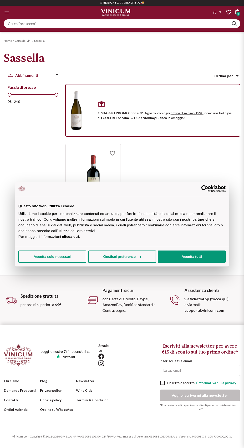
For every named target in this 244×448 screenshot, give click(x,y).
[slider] (9, 95)
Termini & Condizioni (92, 400)
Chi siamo (11, 381)
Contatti (11, 400)
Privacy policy (50, 390)
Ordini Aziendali (17, 409)
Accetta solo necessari (52, 257)
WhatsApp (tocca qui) (209, 299)
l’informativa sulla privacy (216, 383)
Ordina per (223, 75)
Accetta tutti (192, 257)
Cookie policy (50, 400)
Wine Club (84, 390)
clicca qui (70, 236)
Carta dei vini (23, 40)
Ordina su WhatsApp (56, 409)
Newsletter (85, 381)
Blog (43, 381)
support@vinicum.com (204, 310)
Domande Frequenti (20, 390)
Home (8, 40)
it (214, 12)
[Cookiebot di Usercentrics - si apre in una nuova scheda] (205, 188)
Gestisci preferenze (119, 257)
